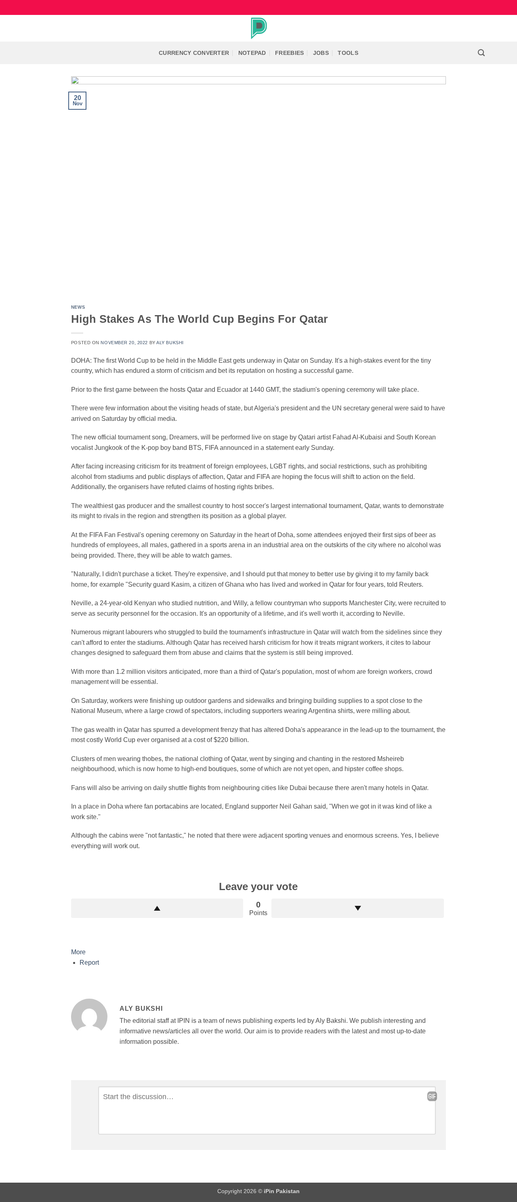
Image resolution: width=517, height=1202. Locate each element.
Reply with (432, 1096)
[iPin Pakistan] (258, 28)
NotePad (252, 53)
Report (89, 962)
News (78, 307)
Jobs (321, 53)
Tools (348, 53)
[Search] (481, 53)
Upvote (157, 908)
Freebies (289, 53)
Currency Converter (194, 53)
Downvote (357, 908)
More (78, 952)
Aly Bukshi (170, 342)
